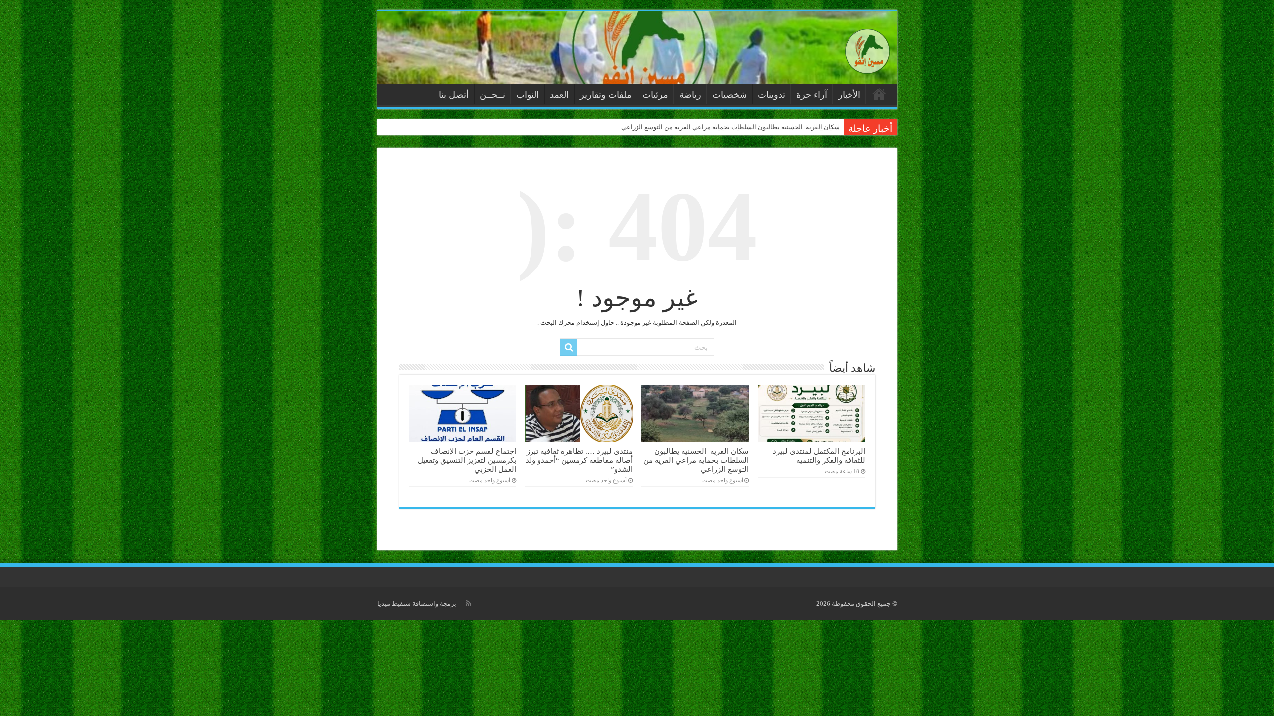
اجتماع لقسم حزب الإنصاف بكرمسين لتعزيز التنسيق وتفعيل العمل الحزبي (467, 460)
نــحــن (492, 95)
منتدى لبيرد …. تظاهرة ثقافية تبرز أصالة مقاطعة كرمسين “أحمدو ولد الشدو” (579, 460)
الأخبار (849, 95)
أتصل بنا (454, 95)
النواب (527, 95)
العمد (559, 95)
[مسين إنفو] (867, 49)
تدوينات (771, 95)
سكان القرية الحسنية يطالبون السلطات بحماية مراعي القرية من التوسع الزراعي (730, 127)
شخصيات (729, 95)
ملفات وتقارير (606, 95)
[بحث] (568, 347)
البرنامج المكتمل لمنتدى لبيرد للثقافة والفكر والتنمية (819, 455)
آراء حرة (811, 95)
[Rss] (468, 603)
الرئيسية (879, 94)
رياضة (690, 95)
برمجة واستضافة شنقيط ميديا (416, 603)
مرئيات (655, 95)
